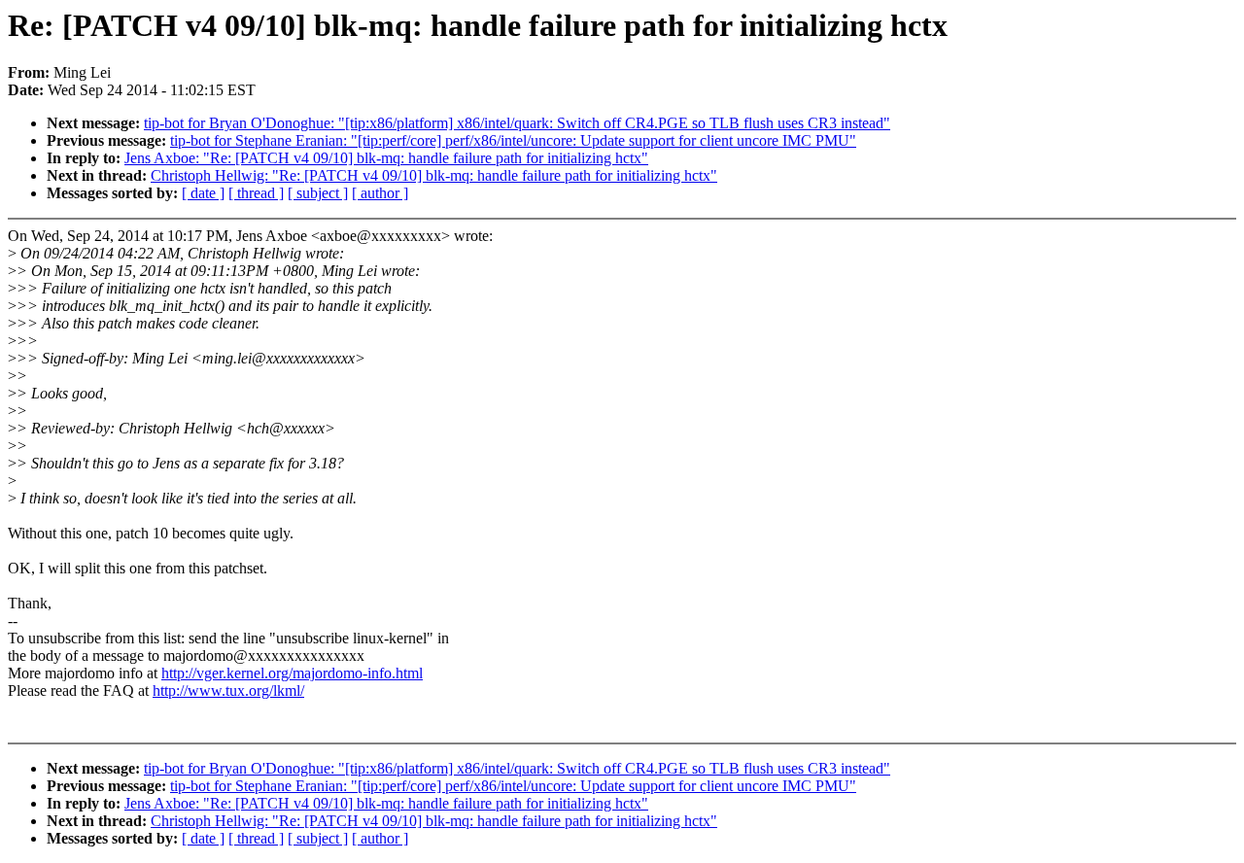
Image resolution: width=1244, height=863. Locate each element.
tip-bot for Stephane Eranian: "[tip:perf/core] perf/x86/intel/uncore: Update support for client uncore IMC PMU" (513, 140)
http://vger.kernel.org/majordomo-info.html (292, 673)
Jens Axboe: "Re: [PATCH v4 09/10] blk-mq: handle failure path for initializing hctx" (386, 158)
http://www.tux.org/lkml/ (228, 690)
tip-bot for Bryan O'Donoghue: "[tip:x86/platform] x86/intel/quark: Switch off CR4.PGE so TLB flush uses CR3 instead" (517, 123)
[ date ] (203, 193)
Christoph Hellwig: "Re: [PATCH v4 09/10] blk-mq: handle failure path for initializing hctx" (434, 175)
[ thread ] (256, 193)
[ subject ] (318, 193)
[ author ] (380, 193)
